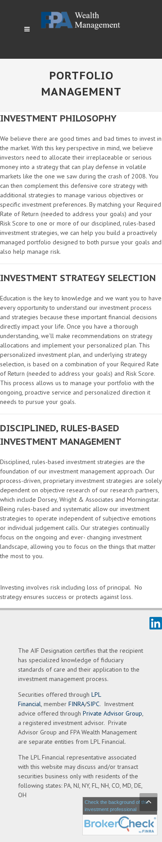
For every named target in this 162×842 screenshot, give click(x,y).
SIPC (93, 704)
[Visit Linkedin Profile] (155, 623)
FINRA (76, 704)
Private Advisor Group (112, 713)
